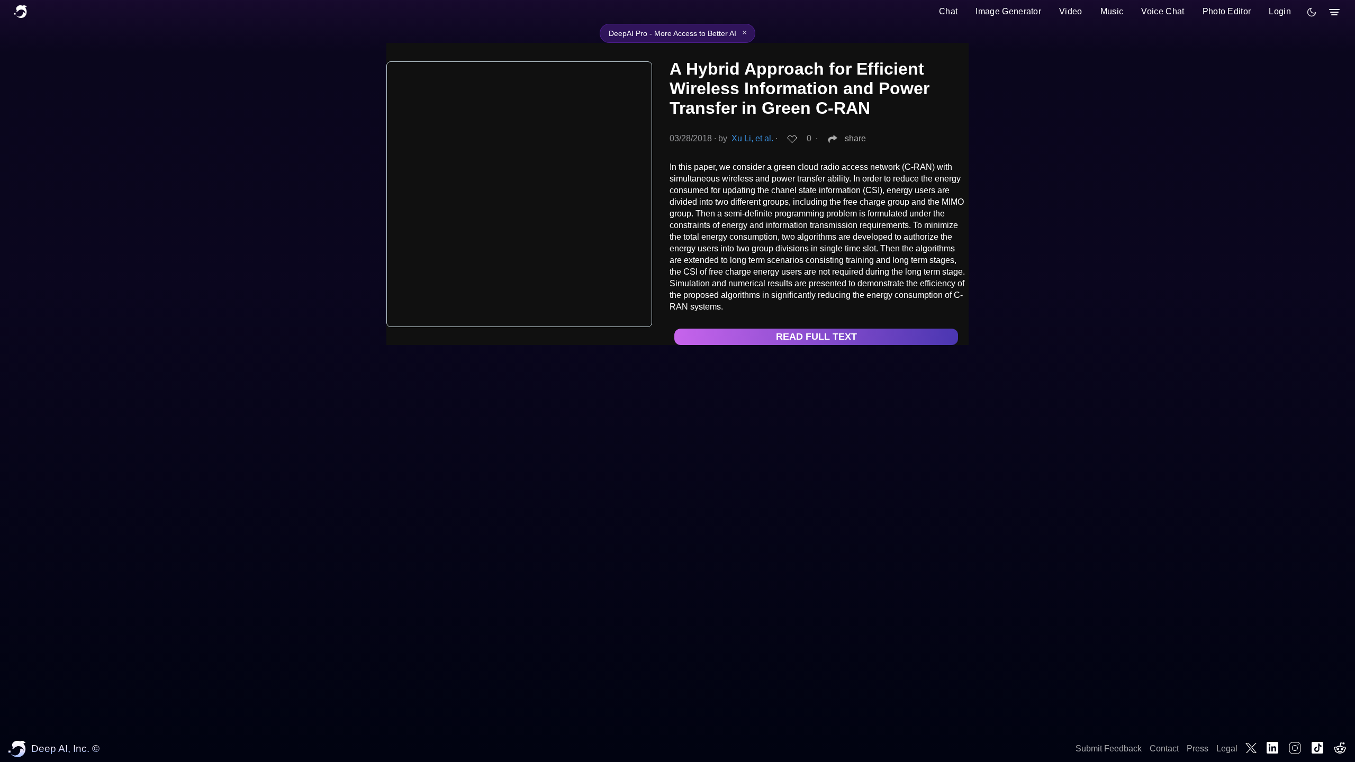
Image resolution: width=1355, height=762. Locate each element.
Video (1070, 11)
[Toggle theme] (1311, 12)
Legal (1226, 748)
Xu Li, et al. (752, 138)
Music (1112, 11)
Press (1197, 748)
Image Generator (1008, 11)
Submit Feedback (1109, 748)
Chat (948, 11)
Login (1280, 11)
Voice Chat (1162, 11)
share (855, 138)
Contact (1164, 748)
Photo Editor (1227, 11)
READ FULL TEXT (816, 336)
